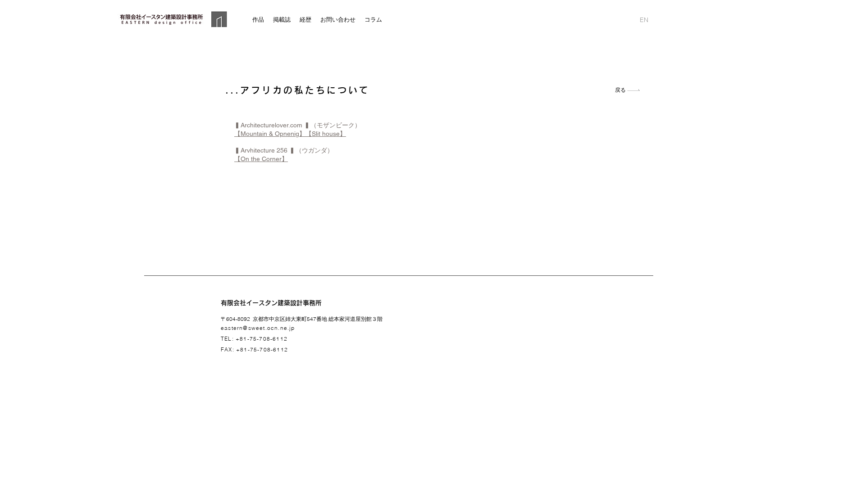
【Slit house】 (325, 133)
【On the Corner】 (261, 158)
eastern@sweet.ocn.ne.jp (258, 327)
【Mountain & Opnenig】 (269, 133)
